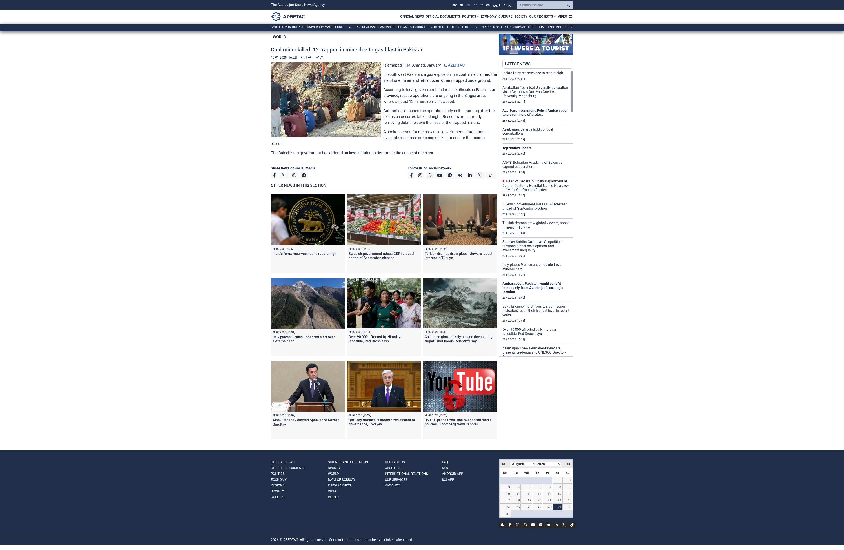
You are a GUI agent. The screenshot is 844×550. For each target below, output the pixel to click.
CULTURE (505, 16)
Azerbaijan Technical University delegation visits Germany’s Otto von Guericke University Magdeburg (535, 91)
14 (549, 494)
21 (549, 500)
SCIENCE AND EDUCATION (348, 462)
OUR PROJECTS (541, 16)
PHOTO (333, 497)
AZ (455, 5)
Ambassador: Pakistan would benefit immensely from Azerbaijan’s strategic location (532, 287)
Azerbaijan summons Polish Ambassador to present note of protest (380, 27)
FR (481, 5)
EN (468, 5)
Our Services (396, 480)
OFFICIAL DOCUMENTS (443, 16)
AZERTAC (456, 65)
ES (488, 5)
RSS (445, 468)
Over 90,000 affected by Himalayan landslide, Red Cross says (376, 339)
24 (508, 507)
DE (475, 5)
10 (508, 494)
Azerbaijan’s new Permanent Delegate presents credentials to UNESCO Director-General (534, 352)
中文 (507, 5)
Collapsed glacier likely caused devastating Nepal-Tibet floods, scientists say (459, 339)
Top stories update (517, 148)
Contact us (395, 462)
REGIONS (277, 485)
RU (461, 5)
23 (569, 500)
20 (539, 500)
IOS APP (448, 480)
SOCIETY (520, 16)
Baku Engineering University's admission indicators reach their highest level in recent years (535, 310)
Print (304, 58)
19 (529, 500)
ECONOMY (489, 16)
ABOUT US (392, 468)
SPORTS (334, 468)
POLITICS (469, 16)
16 (569, 494)
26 (529, 507)
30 (569, 507)
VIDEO (562, 16)
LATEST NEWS (518, 64)
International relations (406, 474)
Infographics (339, 485)
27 (539, 507)
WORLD (279, 36)
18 (518, 500)
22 (559, 500)
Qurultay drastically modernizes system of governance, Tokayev (382, 422)
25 (518, 507)
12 (529, 494)
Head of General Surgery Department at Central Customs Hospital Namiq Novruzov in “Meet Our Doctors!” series (535, 185)
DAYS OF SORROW (341, 480)
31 (508, 514)
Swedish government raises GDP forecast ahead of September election (381, 256)
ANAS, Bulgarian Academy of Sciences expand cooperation (532, 164)
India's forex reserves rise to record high (304, 254)
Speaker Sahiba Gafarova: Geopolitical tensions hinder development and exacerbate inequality (528, 27)
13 (539, 494)
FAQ (445, 462)
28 (549, 507)
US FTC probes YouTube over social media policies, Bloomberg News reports (458, 422)
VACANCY (392, 485)
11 (518, 494)
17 (508, 500)
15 (559, 494)
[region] (537, 213)
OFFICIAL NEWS (412, 16)
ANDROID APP (452, 474)
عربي (497, 5)
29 (559, 507)
